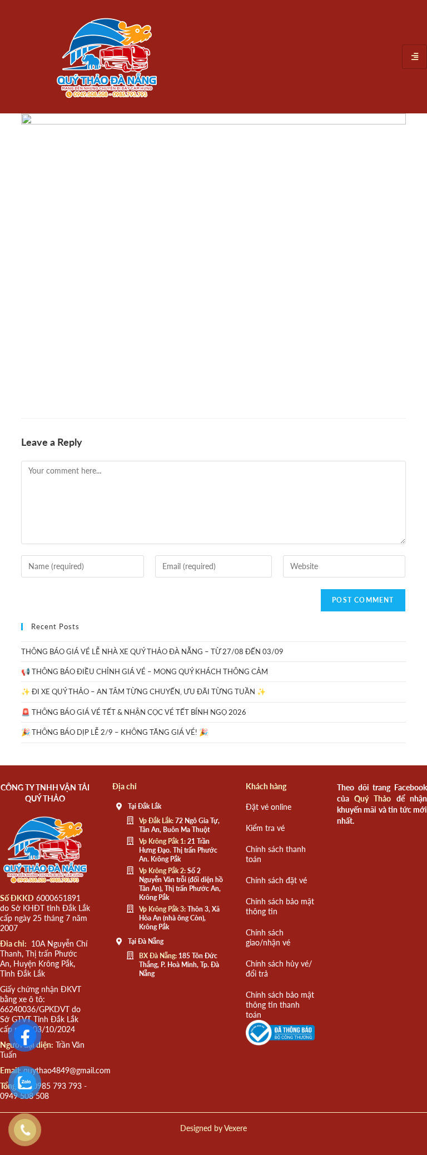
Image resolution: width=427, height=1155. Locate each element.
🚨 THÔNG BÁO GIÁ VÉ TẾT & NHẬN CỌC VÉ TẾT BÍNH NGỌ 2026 (133, 712)
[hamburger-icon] (414, 56)
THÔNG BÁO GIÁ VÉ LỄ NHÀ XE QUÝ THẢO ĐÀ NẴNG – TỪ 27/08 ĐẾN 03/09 (152, 651)
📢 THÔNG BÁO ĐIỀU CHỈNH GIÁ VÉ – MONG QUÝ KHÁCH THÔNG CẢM (144, 671)
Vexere (235, 1128)
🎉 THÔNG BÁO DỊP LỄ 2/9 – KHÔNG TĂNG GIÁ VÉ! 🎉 (114, 732)
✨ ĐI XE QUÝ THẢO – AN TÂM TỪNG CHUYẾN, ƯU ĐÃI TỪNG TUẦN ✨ (143, 691)
